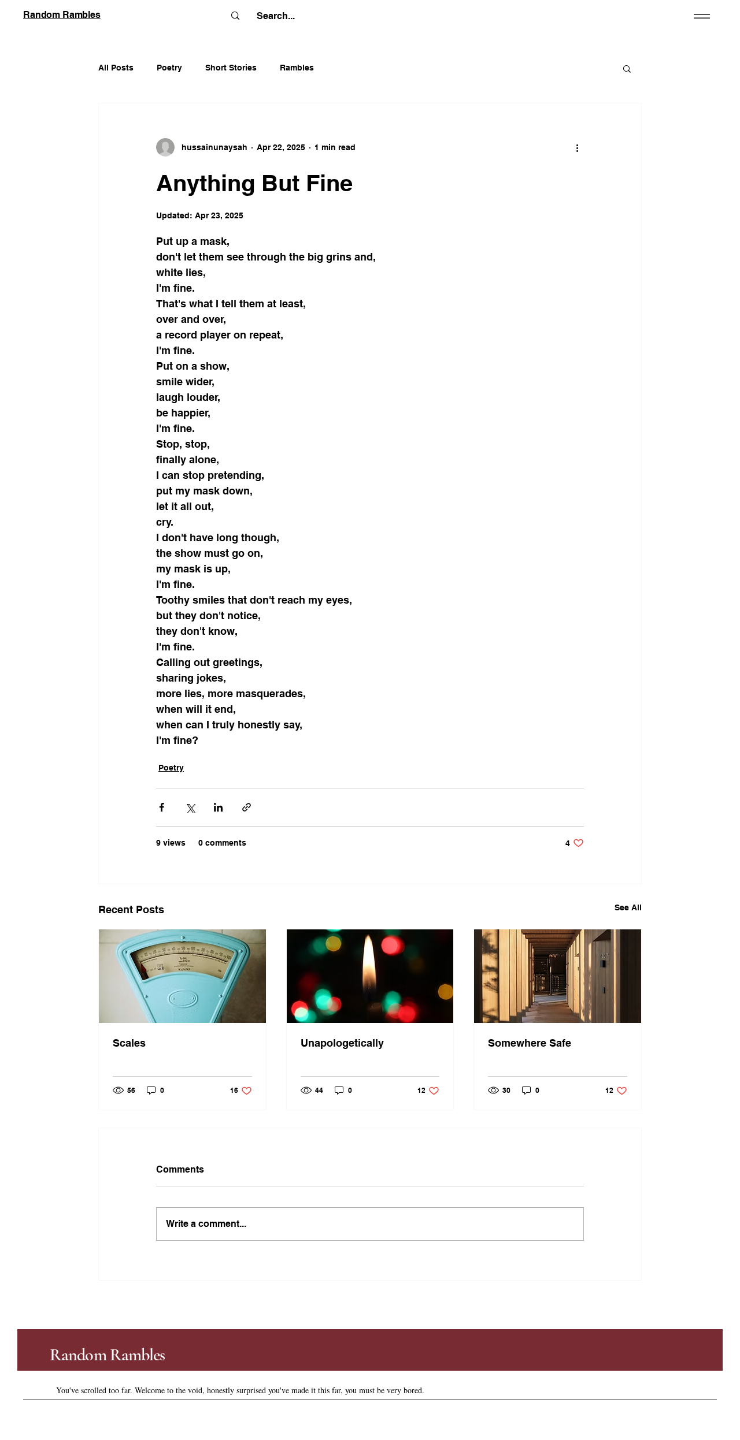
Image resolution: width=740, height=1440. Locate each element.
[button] (626, 68)
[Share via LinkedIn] (218, 807)
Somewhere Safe (529, 1043)
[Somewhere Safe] (557, 976)
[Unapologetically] (370, 976)
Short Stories (231, 67)
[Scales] (182, 976)
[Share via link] (246, 807)
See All (628, 907)
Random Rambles (107, 1354)
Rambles (297, 67)
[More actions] (577, 147)
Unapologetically (342, 1043)
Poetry (169, 67)
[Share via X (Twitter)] (189, 807)
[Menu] (699, 16)
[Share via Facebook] (161, 807)
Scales (129, 1043)
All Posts (116, 67)
